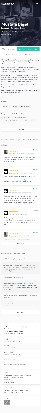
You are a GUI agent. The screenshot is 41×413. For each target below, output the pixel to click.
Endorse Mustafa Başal (10, 139)
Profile (8, 55)
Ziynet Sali (14, 106)
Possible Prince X (26, 173)
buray (5, 106)
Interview (32, 55)
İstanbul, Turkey (6, 34)
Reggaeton (7, 377)
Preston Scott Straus (27, 154)
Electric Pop (18, 375)
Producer (6, 346)
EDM (11, 375)
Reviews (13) (23, 55)
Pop (24, 375)
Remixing (6, 339)
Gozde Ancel (25, 106)
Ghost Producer (9, 352)
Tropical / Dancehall (17, 377)
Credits (14, 55)
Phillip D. (25, 214)
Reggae (28, 375)
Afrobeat (6, 375)
